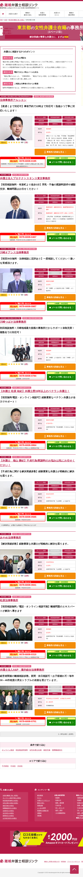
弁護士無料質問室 (42, 14)
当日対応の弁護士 (8, 813)
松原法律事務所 (9, 600)
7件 (26, 142)
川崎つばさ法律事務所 (13, 321)
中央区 (13, 766)
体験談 (39, 813)
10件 (26, 576)
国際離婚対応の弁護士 (10, 808)
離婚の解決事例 (72, 14)
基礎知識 (80, 798)
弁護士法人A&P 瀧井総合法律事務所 (22, 669)
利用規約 (63, 861)
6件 (26, 295)
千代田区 (5, 766)
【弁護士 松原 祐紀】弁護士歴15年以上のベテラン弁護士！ (35, 391)
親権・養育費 (59, 803)
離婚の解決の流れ (28, 14)
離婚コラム (79, 795)
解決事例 (40, 795)
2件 (26, 364)
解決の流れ (40, 803)
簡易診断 (40, 805)
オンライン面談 (8, 750)
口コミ (39, 798)
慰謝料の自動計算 (43, 810)
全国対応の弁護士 (8, 811)
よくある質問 (41, 808)
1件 (26, 507)
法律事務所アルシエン (13, 100)
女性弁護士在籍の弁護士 (10, 803)
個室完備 (46, 750)
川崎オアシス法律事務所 (14, 252)
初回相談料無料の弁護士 (10, 800)
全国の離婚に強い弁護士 (10, 795)
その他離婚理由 (60, 813)
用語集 (39, 815)
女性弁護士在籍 (36, 750)
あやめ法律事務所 (10, 537)
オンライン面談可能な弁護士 (12, 798)
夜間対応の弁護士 (8, 816)
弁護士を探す (13, 14)
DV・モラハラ (59, 808)
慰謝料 (57, 798)
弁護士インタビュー (43, 800)
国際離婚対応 (57, 750)
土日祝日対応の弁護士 (10, 818)
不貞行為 (58, 805)
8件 (26, 643)
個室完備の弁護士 (8, 805)
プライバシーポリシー (73, 861)
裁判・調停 (58, 810)
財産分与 (58, 800)
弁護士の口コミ (57, 14)
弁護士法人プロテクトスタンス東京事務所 (25, 178)
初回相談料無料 (22, 750)
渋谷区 (20, 766)
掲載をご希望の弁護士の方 (52, 861)
